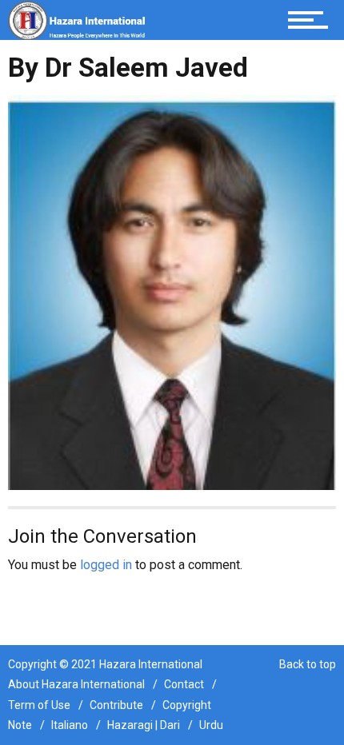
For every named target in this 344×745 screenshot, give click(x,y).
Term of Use (39, 705)
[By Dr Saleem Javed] (172, 291)
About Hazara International (76, 684)
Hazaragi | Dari (143, 725)
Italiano (69, 725)
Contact (184, 684)
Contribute (116, 705)
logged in (106, 564)
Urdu (211, 725)
